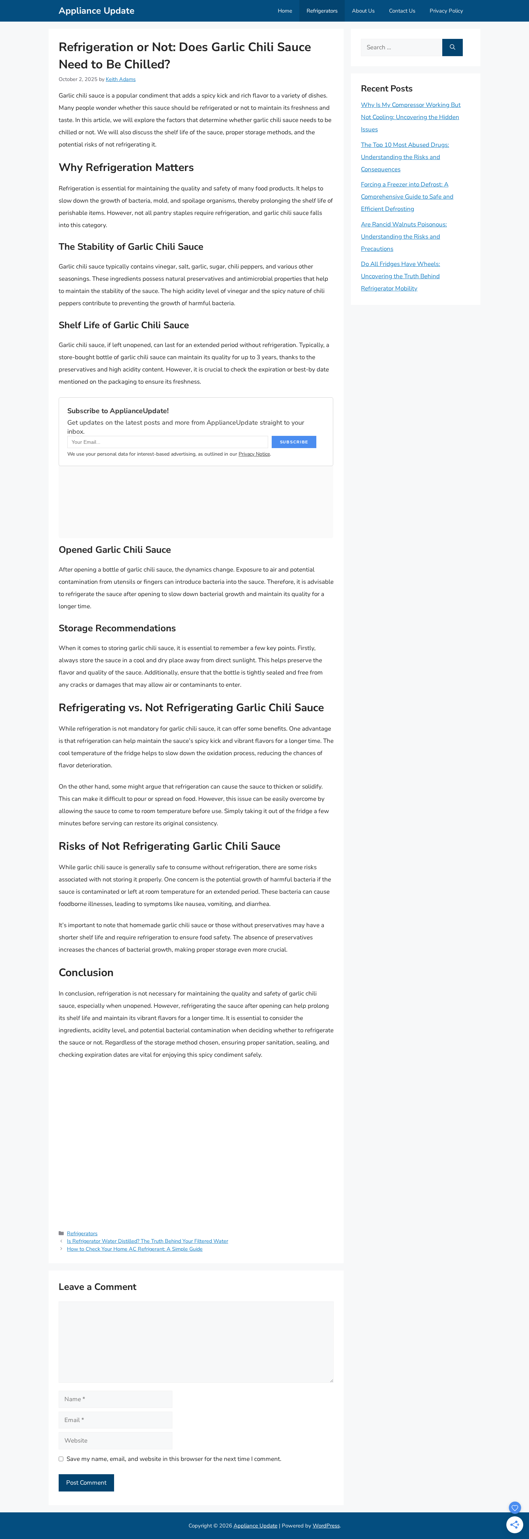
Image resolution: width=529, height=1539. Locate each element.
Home (285, 10)
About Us (363, 10)
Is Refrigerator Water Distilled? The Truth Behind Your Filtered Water (147, 1241)
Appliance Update (97, 11)
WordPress (326, 1525)
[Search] (452, 47)
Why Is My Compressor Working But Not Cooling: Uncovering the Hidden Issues (411, 117)
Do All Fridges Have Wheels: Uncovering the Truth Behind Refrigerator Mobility (400, 276)
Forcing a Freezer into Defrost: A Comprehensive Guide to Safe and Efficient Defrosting (407, 196)
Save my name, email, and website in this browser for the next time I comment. (174, 1459)
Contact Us (402, 10)
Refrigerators (322, 10)
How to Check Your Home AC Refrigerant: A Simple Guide (135, 1249)
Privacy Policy (446, 10)
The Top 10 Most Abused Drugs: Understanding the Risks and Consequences (405, 157)
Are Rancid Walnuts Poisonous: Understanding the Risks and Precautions (404, 236)
